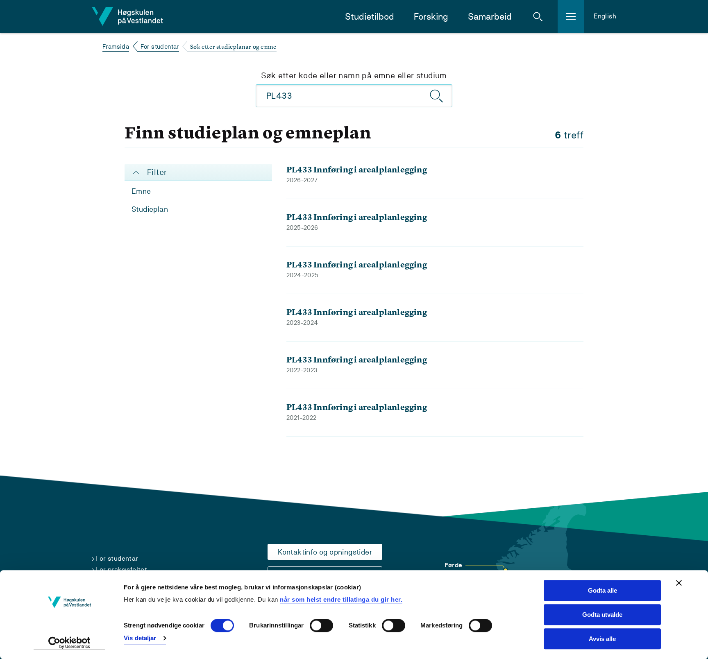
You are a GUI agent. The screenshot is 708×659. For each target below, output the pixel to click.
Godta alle (602, 590)
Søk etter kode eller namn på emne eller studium (354, 75)
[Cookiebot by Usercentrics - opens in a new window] (69, 643)
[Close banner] (679, 583)
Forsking (431, 16)
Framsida (115, 46)
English (605, 16)
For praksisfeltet (121, 569)
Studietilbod (369, 16)
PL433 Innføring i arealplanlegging (356, 169)
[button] (538, 16)
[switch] (321, 625)
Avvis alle (602, 638)
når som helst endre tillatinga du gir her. (341, 599)
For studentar (160, 46)
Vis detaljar (140, 637)
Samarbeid (490, 16)
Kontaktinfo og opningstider (325, 552)
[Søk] (437, 96)
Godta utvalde (602, 614)
